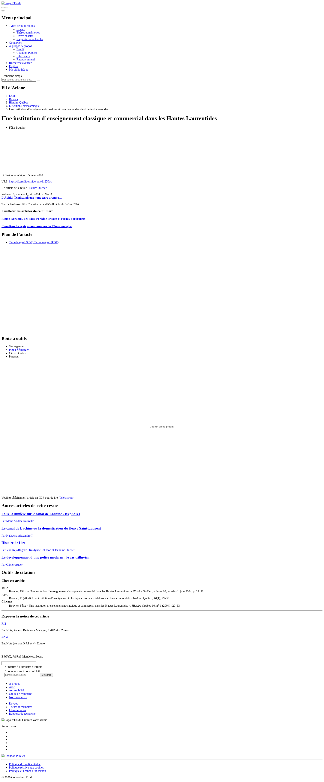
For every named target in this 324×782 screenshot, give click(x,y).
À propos (26, 46)
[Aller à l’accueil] (11, 3)
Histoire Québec (18, 102)
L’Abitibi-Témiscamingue (24, 105)
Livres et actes (24, 35)
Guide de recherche (20, 693)
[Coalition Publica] (13, 755)
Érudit (20, 49)
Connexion (15, 42)
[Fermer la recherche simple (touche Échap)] (6, 7)
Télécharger (66, 497)
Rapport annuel (25, 59)
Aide (12, 687)
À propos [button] (15, 46)
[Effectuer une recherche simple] (3, 7)
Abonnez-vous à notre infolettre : (24, 671)
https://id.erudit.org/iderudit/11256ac (30, 181)
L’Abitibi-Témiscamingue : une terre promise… (32, 197)
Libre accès (23, 56)
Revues (20, 29)
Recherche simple (12, 75)
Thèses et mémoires (28, 32)
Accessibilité (16, 690)
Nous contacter (18, 697)
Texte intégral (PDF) (21, 242)
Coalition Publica (26, 52)
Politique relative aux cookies (26, 767)
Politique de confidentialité (24, 764)
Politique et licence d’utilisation (27, 770)
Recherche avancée (20, 62)
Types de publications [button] (22, 25)
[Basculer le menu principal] (3, 10)
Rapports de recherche (29, 39)
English (13, 66)
